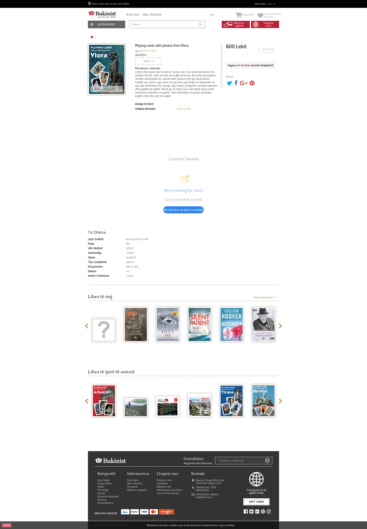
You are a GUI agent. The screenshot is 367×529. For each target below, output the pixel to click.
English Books (104, 483)
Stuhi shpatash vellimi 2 (136, 347)
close (7, 525)
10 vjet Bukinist (105, 503)
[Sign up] (267, 460)
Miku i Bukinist (135, 483)
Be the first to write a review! (183, 210)
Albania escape (199, 420)
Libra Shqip (103, 480)
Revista (101, 493)
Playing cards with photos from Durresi (263, 424)
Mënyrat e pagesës (137, 490)
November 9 (231, 345)
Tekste (100, 487)
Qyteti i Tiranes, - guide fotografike (167, 424)
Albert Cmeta (148, 50)
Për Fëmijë (103, 490)
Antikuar (101, 500)
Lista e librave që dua (168, 493)
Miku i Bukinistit (152, 14)
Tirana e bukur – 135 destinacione (136, 422)
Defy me (167, 345)
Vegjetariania (104, 345)
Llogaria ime (167, 474)
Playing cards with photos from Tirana (231, 424)
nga (137, 50)
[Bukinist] (102, 15)
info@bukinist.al (204, 497)
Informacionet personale (169, 490)
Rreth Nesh (133, 480)
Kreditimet (162, 483)
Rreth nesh (132, 14)
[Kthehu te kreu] (91, 37)
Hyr (212, 14)
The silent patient (199, 347)
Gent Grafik (184, 108)
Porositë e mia (164, 480)
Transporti (132, 487)
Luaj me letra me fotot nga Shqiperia (104, 424)
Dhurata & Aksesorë (108, 496)
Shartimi (263, 345)
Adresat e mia (164, 487)
